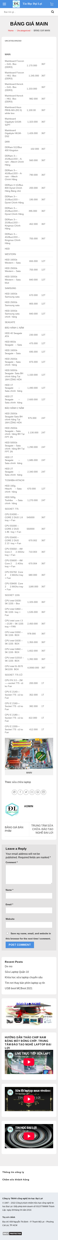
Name (9, 890)
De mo (8, 966)
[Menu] (4, 4)
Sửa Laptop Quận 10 (17, 972)
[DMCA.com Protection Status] (12, 1233)
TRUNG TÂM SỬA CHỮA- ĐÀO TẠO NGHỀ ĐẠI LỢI (42, 829)
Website (10, 919)
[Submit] (52, 12)
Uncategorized (23, 30)
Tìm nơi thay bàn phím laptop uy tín (25, 982)
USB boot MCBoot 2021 (18, 988)
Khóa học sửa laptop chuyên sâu (24, 977)
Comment (12, 862)
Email (9, 904)
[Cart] (53, 4)
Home (11, 30)
